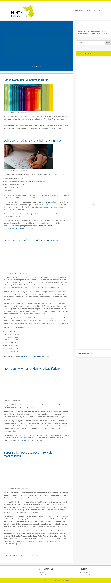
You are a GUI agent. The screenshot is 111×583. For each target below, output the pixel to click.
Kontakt (97, 10)
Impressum (46, 580)
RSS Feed (66, 580)
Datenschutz (56, 580)
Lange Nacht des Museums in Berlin (26, 79)
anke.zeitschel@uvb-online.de (89, 575)
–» (29, 555)
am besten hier (40, 126)
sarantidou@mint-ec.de (31, 214)
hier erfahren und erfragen (31, 356)
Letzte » (34, 555)
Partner (88, 10)
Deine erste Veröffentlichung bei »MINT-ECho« (33, 140)
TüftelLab (19, 303)
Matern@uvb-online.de (47, 575)
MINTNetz (79, 10)
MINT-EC (47, 202)
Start (108, 43)
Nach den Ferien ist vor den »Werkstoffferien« (32, 368)
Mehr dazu (23, 440)
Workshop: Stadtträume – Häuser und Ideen (31, 240)
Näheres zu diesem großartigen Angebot (31, 541)
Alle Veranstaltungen (86, 353)
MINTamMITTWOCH (30, 41)
